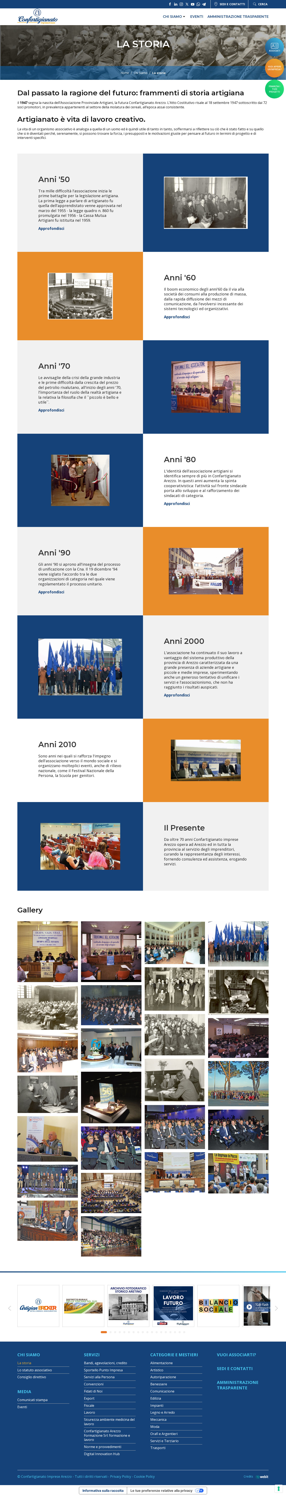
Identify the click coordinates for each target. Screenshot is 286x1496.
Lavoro (89, 1412)
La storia (24, 1363)
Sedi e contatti (232, 4)
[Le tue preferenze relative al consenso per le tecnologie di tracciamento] (279, 1489)
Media (24, 1391)
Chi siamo (172, 17)
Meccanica (158, 1419)
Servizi (92, 1355)
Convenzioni (93, 1384)
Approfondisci (51, 228)
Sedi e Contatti (235, 1368)
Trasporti (157, 1448)
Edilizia (155, 1398)
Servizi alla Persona (99, 1377)
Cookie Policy (144, 1476)
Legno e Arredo (162, 1412)
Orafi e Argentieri (164, 1433)
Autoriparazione (163, 1377)
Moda (154, 1426)
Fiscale (89, 1405)
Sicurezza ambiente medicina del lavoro (109, 1421)
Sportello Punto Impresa (103, 1370)
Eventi (196, 17)
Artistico (156, 1370)
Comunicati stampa (32, 1400)
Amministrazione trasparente (238, 17)
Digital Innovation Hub (102, 1454)
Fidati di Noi (93, 1391)
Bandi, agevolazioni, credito (105, 1363)
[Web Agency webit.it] (261, 1477)
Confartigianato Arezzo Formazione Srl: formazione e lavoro (107, 1435)
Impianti (156, 1405)
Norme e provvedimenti (102, 1446)
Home (125, 73)
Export (89, 1398)
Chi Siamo (140, 73)
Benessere (158, 1384)
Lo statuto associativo (34, 1370)
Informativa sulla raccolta (103, 1490)
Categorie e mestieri (174, 1355)
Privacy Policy (120, 1476)
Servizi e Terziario (164, 1441)
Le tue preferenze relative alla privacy (161, 1490)
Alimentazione (161, 1363)
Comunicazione (162, 1391)
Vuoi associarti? (236, 1355)
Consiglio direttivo (31, 1377)
